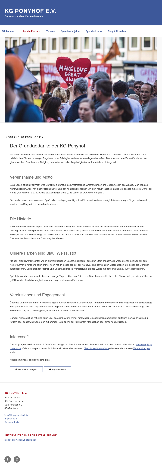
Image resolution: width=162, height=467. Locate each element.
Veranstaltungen (141, 348)
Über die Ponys (30, 31)
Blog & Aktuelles (117, 31)
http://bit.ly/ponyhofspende (20, 439)
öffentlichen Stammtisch (96, 348)
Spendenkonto (94, 31)
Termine (50, 31)
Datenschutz (11, 422)
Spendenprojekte (70, 31)
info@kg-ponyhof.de (16, 415)
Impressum (11, 418)
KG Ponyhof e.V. (30, 10)
